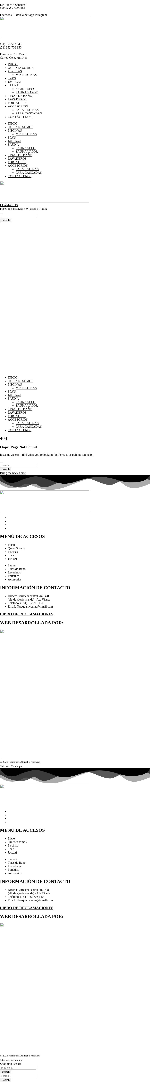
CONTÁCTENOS (19, 117)
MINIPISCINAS (26, 74)
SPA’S (12, 78)
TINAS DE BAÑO (20, 95)
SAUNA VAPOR (27, 92)
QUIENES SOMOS (20, 67)
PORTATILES (17, 102)
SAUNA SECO (26, 88)
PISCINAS (15, 71)
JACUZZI (14, 81)
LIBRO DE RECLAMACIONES (26, 614)
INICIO (13, 64)
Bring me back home (13, 473)
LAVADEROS (17, 99)
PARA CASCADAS (29, 113)
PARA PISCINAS (27, 109)
